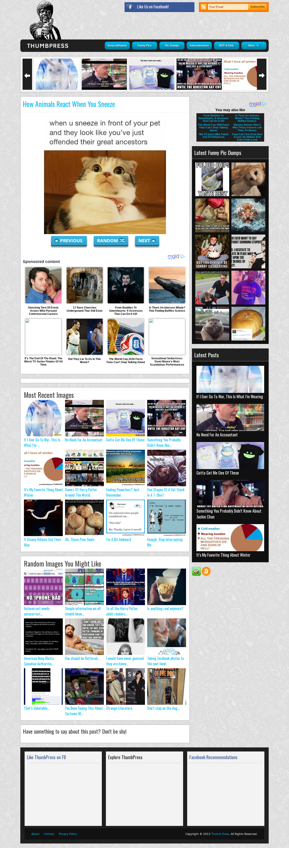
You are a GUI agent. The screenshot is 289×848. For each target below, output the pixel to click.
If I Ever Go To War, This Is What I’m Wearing (229, 396)
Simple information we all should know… (83, 611)
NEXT (144, 240)
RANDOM (108, 240)
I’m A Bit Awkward (118, 539)
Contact (49, 834)
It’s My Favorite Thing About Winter (223, 555)
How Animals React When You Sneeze (69, 104)
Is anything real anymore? (165, 608)
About (35, 834)
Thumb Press (220, 834)
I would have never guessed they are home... (125, 661)
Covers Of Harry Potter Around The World (81, 492)
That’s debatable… (36, 708)
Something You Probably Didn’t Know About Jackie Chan (228, 514)
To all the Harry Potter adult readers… (122, 611)
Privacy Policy (68, 834)
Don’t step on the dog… (163, 708)
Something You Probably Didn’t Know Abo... (164, 442)
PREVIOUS (72, 240)
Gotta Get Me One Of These (125, 439)
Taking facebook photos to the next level (165, 661)
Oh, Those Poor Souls (79, 539)
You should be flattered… (82, 658)
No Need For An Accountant (84, 439)
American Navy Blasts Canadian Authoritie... (39, 661)
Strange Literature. (119, 708)
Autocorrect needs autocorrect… (37, 611)
